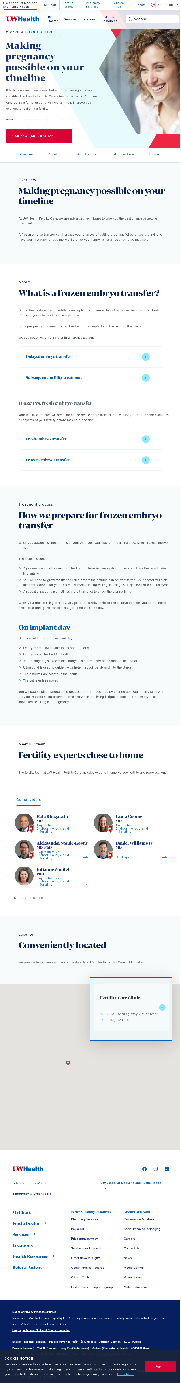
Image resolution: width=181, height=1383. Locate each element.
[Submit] (130, 19)
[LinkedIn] (165, 1168)
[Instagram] (154, 1168)
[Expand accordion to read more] (146, 357)
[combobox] (156, 19)
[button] (90, 357)
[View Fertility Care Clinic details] (162, 1007)
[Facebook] (143, 1168)
